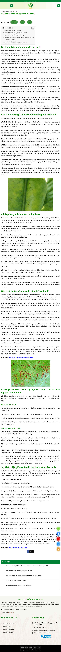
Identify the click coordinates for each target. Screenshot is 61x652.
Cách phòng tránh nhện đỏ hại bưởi (13, 34)
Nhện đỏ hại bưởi (11, 39)
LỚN (30, 22)
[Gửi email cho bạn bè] (33, 551)
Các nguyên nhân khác (13, 41)
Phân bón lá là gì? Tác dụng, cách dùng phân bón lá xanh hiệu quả (23, 575)
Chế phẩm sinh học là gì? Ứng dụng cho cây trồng (19, 570)
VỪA (22, 22)
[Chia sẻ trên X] (30, 551)
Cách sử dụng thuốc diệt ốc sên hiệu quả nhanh (18, 585)
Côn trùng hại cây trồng (11, 11)
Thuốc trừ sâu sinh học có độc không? (16, 580)
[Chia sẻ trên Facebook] (28, 551)
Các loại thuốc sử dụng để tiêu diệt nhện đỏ (14, 35)
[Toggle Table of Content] (32, 28)
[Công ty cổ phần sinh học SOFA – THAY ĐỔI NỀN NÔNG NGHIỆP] (30, 5)
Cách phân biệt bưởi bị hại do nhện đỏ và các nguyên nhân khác (19, 37)
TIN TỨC (3, 11)
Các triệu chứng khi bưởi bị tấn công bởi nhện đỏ (16, 32)
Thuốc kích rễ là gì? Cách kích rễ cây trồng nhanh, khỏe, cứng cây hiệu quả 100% (27, 566)
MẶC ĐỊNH (14, 22)
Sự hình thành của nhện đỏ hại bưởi (13, 30)
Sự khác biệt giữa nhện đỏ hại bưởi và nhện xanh (16, 42)
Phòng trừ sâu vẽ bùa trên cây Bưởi (21, 357)
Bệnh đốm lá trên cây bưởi (18, 547)
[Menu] (11, 5)
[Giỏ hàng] (58, 5)
